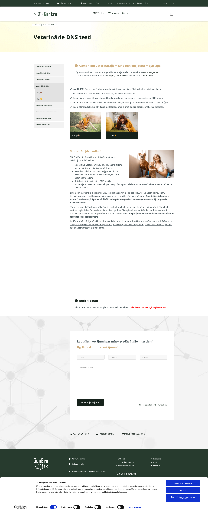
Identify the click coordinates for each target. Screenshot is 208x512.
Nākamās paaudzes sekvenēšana (47, 112)
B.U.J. (154, 462)
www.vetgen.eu (150, 72)
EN (173, 3)
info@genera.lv (64, 3)
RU (164, 3)
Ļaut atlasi (183, 490)
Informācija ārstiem (43, 125)
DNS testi (97, 13)
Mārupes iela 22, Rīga (90, 3)
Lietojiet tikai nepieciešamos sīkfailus (183, 498)
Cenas (125, 13)
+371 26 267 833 (41, 3)
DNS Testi (120, 459)
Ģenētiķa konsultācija (43, 118)
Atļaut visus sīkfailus (183, 483)
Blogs (128, 3)
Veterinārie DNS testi (50, 25)
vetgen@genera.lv (116, 75)
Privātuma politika (77, 459)
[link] (96, 13)
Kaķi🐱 (39, 99)
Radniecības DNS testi (43, 67)
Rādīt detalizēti (135, 507)
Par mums (120, 3)
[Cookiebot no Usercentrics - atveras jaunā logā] (20, 507)
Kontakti (110, 3)
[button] (85, 135)
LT (168, 3)
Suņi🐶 (39, 92)
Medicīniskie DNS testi (43, 73)
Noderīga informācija (140, 3)
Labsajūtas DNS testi (43, 79)
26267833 (147, 75)
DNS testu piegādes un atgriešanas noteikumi (87, 471)
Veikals (115, 13)
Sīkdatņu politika (76, 464)
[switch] (76, 507)
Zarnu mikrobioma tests (44, 105)
